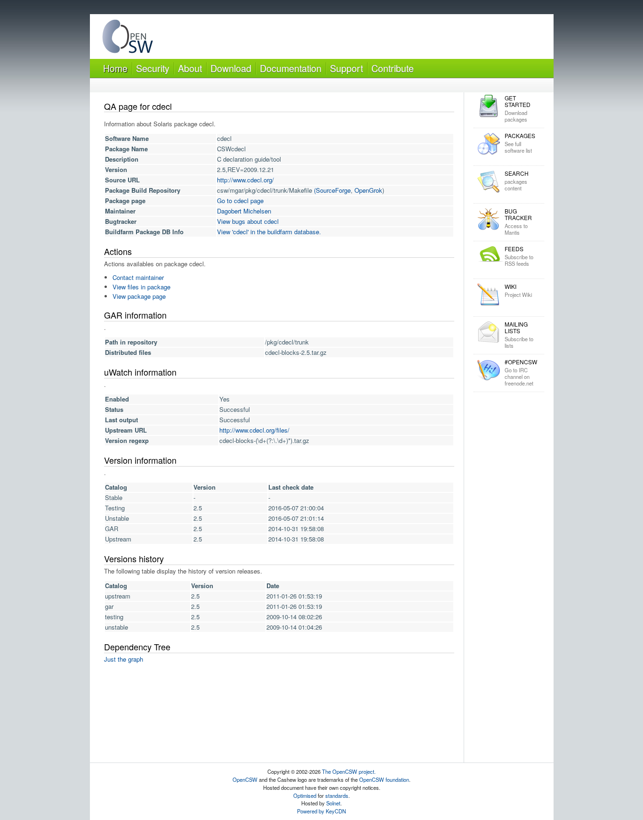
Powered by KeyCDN (321, 811)
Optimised (304, 795)
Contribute (392, 68)
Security (152, 68)
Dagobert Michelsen (244, 210)
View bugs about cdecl (248, 221)
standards (336, 795)
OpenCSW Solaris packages (127, 38)
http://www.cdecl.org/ (245, 179)
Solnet (333, 803)
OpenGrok (368, 190)
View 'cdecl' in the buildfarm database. (269, 231)
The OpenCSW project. (349, 771)
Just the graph (123, 659)
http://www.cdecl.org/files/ (254, 430)
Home (115, 68)
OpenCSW (245, 779)
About (190, 68)
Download (230, 68)
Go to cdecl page (240, 200)
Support (346, 68)
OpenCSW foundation (384, 779)
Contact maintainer (138, 277)
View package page (139, 296)
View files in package (141, 286)
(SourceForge (332, 190)
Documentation (291, 68)
